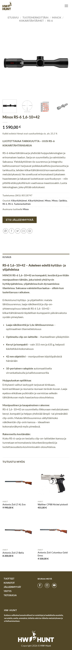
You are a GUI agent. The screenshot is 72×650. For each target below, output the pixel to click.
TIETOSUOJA (10, 595)
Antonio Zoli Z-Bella (13, 552)
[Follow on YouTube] (54, 585)
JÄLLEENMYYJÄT (12, 587)
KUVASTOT (9, 582)
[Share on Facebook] (11, 231)
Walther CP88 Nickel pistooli (53, 504)
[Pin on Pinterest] (29, 231)
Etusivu (13, 17)
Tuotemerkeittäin (35, 17)
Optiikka (63, 200)
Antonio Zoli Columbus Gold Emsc (53, 554)
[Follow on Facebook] (40, 585)
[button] (66, 6)
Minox (56, 17)
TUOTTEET (9, 578)
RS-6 (50, 20)
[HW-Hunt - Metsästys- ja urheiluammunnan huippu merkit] (7, 5)
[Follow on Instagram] (47, 585)
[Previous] (8, 63)
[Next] (64, 63)
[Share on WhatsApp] (5, 231)
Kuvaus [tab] (7, 257)
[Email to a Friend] (23, 231)
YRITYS (7, 591)
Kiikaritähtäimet (31, 20)
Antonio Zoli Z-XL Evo (14, 504)
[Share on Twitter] (17, 231)
